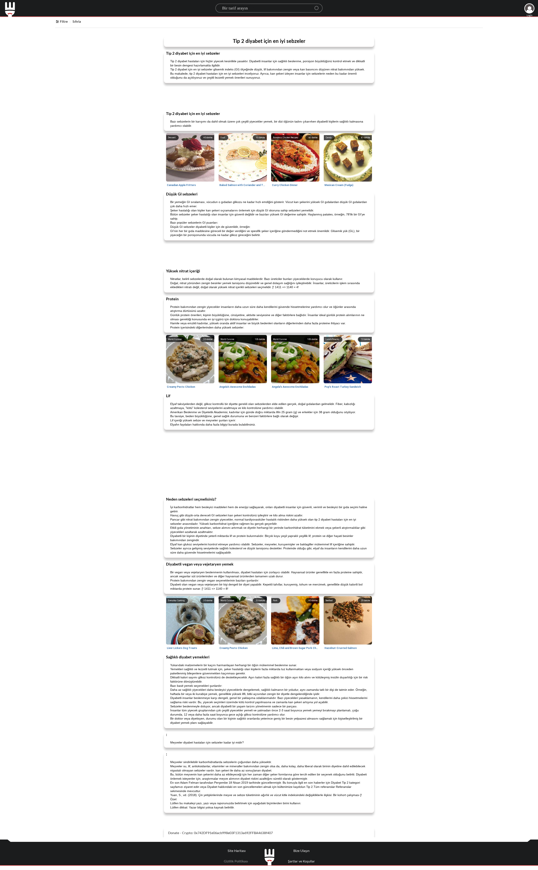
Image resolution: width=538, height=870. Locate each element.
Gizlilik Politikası (236, 861)
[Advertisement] (269, 96)
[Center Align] (318, 6)
